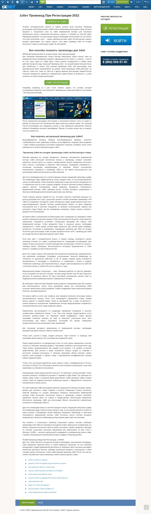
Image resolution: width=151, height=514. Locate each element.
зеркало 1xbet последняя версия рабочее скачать (47, 463)
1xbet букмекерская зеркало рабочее (42, 492)
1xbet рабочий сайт (35, 481)
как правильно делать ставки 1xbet (41, 467)
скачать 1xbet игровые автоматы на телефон (45, 471)
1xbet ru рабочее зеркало (37, 460)
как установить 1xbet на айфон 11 (41, 489)
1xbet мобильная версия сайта (40, 474)
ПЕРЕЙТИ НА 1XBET (57, 22)
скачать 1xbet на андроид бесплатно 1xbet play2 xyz (48, 478)
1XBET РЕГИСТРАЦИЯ (57, 82)
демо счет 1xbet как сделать (38, 485)
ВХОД (40, 503)
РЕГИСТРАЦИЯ (28, 503)
